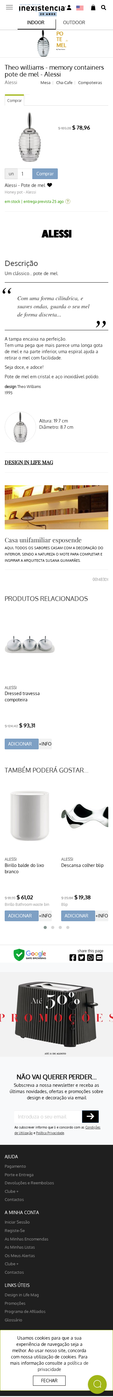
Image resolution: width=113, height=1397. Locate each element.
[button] (45, 927)
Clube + (12, 1191)
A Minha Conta (22, 1212)
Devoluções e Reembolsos (29, 1182)
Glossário (13, 1319)
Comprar (14, 100)
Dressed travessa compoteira (22, 696)
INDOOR (35, 22)
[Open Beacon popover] (97, 1384)
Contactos (14, 1199)
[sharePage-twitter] (81, 957)
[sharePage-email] (99, 957)
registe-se (15, 1230)
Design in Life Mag (22, 1294)
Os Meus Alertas (20, 1255)
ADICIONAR (20, 743)
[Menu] (9, 5)
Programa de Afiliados (25, 1311)
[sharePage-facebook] (72, 957)
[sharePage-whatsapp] (90, 957)
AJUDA (11, 1156)
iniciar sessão (17, 1221)
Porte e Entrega (19, 1174)
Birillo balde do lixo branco (24, 868)
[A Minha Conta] (69, 7)
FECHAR (49, 1380)
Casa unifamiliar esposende (43, 540)
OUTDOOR (74, 22)
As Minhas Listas (20, 1247)
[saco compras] (93, 7)
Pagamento (15, 1166)
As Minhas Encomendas (26, 1238)
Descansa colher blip (82, 865)
